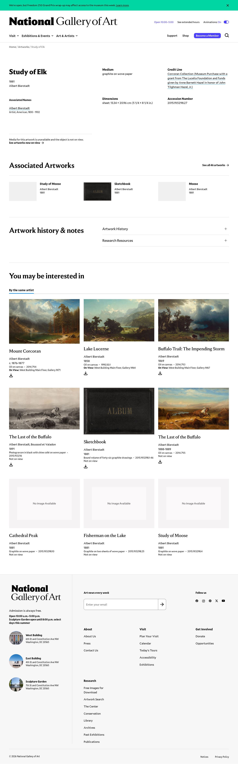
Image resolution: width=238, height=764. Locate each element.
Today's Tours (148, 650)
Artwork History (115, 228)
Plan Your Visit (149, 636)
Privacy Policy (222, 756)
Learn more (122, 5)
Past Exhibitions (94, 734)
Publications (92, 742)
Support (172, 35)
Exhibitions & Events (36, 36)
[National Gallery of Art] (35, 592)
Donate (200, 636)
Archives (89, 727)
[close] (228, 5)
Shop (185, 35)
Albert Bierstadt (19, 108)
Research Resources (117, 240)
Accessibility (148, 657)
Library (88, 720)
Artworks (23, 46)
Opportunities (205, 643)
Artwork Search (94, 699)
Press (87, 643)
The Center (91, 706)
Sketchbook (122, 184)
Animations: (212, 22)
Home (12, 46)
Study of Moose (50, 184)
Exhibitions (147, 664)
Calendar (145, 643)
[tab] (21, 290)
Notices (204, 756)
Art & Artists (65, 36)
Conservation (92, 713)
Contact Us (91, 650)
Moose (193, 184)
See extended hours (188, 22)
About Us (90, 636)
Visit (12, 36)
